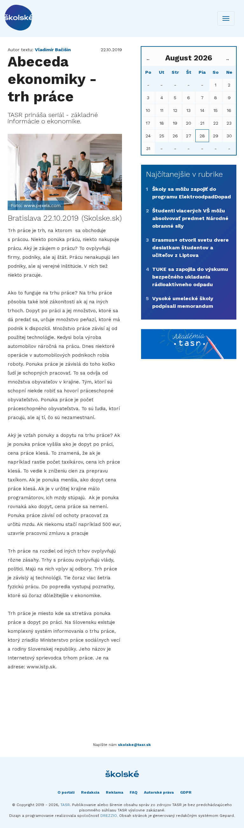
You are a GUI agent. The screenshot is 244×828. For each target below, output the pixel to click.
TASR (65, 805)
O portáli (66, 792)
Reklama (114, 792)
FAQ (134, 792)
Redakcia (90, 792)
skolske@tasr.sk (134, 744)
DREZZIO (108, 815)
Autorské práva (159, 792)
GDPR (186, 792)
